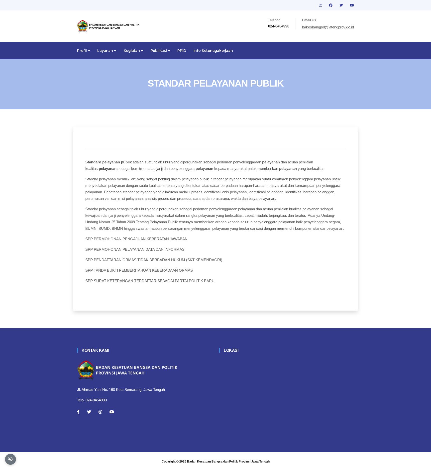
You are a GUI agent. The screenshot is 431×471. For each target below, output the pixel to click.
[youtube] (352, 5)
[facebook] (331, 5)
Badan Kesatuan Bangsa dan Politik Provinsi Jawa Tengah (228, 461)
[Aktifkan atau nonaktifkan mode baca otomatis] (10, 459)
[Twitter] (89, 411)
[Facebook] (78, 411)
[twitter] (341, 5)
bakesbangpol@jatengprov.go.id (328, 27)
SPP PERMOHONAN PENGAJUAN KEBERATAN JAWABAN (136, 239)
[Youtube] (111, 411)
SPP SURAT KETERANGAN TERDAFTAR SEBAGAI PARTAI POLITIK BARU (150, 281)
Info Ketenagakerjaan (213, 50)
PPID (181, 50)
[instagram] (321, 5)
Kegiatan (132, 50)
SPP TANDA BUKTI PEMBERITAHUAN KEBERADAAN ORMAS (139, 270)
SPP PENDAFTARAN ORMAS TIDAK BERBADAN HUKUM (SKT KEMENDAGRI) (153, 260)
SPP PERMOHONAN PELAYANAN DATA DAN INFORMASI (135, 249)
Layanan (105, 50)
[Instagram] (100, 411)
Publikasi (159, 50)
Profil (82, 50)
